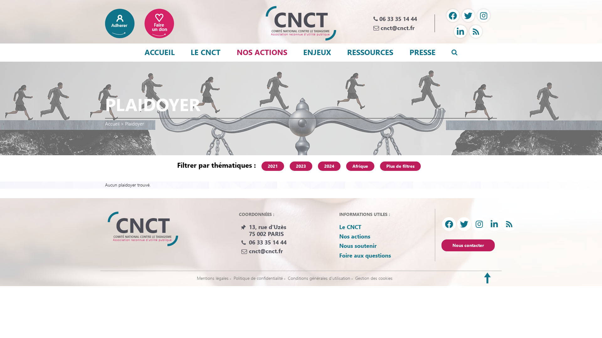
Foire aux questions (365, 255)
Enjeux (317, 52)
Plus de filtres (400, 166)
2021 (273, 166)
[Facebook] (452, 15)
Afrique (360, 166)
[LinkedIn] (460, 31)
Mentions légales (213, 278)
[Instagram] (483, 15)
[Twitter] (468, 15)
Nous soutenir (358, 245)
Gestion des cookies (374, 278)
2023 (301, 166)
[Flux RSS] (475, 31)
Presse (422, 52)
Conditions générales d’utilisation (319, 278)
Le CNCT (205, 52)
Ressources (370, 52)
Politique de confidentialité (258, 278)
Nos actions (262, 52)
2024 (329, 166)
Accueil (160, 52)
